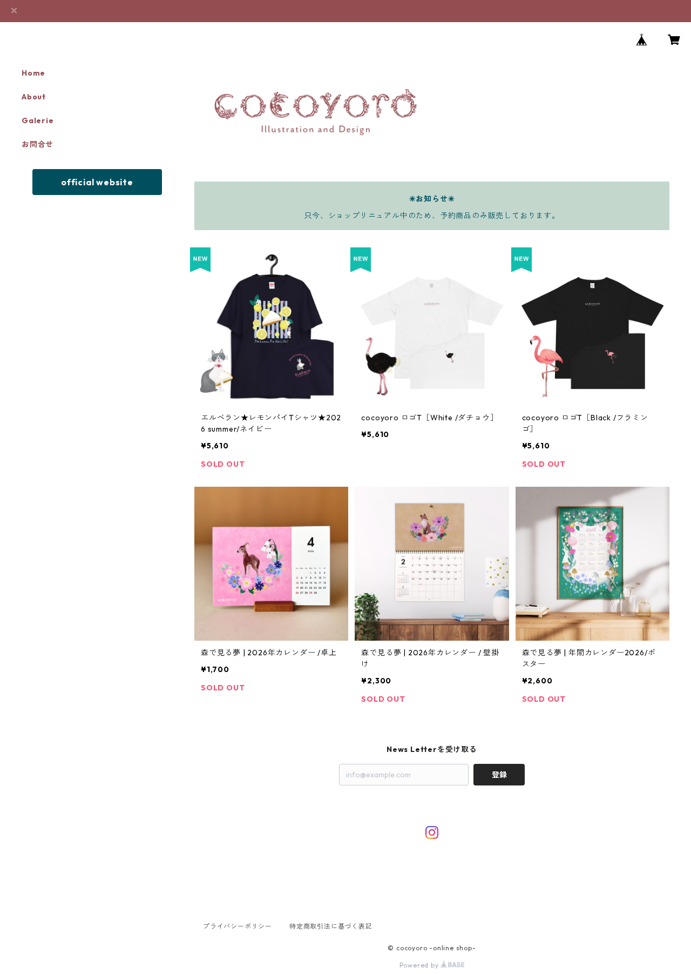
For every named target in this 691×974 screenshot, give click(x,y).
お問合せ (37, 144)
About (34, 97)
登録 (499, 775)
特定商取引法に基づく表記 (330, 926)
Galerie (38, 120)
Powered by (420, 965)
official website (97, 182)
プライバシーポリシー (237, 926)
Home (33, 73)
